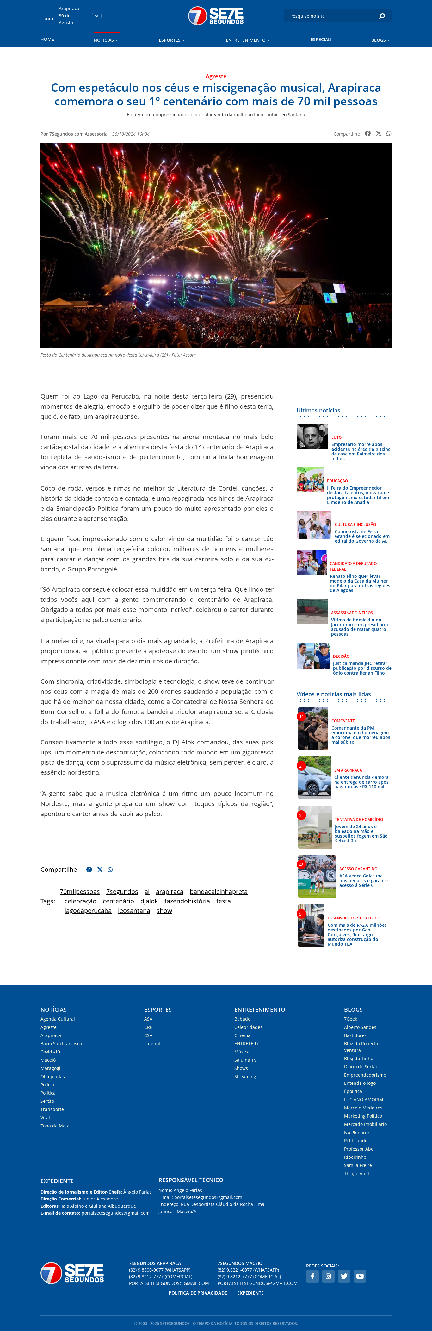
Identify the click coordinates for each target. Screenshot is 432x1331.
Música (242, 1052)
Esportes (170, 40)
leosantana (134, 910)
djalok (149, 901)
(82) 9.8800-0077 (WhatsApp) (159, 1270)
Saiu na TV (245, 1060)
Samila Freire (358, 1165)
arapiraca (169, 891)
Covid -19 (50, 1052)
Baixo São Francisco (61, 1044)
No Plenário (356, 1132)
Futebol (152, 1044)
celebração (80, 901)
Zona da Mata (55, 1126)
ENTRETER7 (246, 1044)
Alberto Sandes (360, 1027)
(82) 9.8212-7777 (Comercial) (160, 1276)
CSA (148, 1035)
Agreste (48, 1027)
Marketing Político (363, 1116)
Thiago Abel (356, 1173)
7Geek (350, 1019)
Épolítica (353, 1091)
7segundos (122, 891)
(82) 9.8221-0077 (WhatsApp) (248, 1270)
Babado (242, 1019)
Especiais (321, 39)
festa (223, 901)
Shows (241, 1068)
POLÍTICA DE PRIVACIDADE (198, 1293)
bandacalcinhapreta (219, 891)
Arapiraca (50, 1035)
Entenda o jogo (360, 1083)
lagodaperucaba (88, 910)
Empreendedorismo (365, 1075)
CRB (148, 1027)
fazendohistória (187, 901)
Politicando (355, 1141)
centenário (118, 901)
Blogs (378, 40)
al (147, 891)
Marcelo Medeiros (363, 1108)
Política (48, 1093)
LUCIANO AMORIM (363, 1099)
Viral (45, 1117)
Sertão (47, 1101)
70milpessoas (80, 891)
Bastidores (355, 1035)
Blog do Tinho (358, 1058)
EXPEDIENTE (57, 1181)
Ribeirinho (355, 1157)
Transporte (52, 1109)
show (164, 910)
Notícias (104, 40)
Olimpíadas (52, 1076)
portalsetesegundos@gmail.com (169, 1283)
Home (47, 39)
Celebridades (248, 1027)
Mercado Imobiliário (365, 1124)
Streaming (245, 1076)
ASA (148, 1019)
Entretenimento (246, 40)
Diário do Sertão (361, 1067)
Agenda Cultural (57, 1019)
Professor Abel (359, 1149)
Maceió (48, 1060)
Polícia (47, 1085)
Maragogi (50, 1068)
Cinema (242, 1035)
